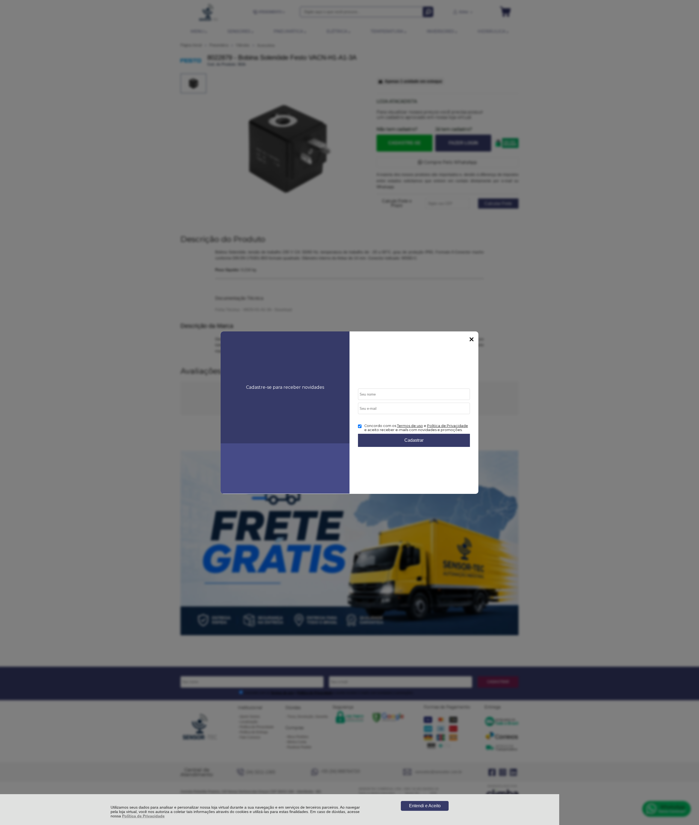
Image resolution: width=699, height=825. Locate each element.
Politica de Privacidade (447, 426)
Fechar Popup (471, 339)
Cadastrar (413, 440)
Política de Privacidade (143, 816)
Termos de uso (410, 426)
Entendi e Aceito (425, 805)
